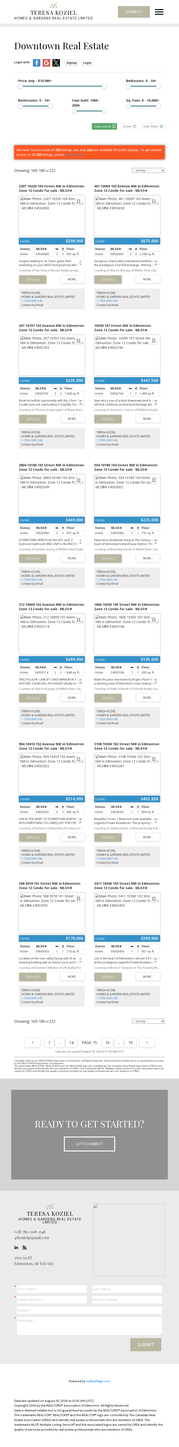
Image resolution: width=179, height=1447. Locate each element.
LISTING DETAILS (32, 279)
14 (71, 1042)
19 (130, 1042)
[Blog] (26, 1247)
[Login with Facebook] (36, 66)
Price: (35, 80)
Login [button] (87, 63)
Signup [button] (72, 63)
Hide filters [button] (151, 126)
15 (95, 1042)
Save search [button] (102, 126)
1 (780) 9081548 (31, 301)
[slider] (20, 86)
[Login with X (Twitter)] (56, 66)
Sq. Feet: (142, 100)
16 (107, 1042)
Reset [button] (127, 126)
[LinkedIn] (17, 1247)
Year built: (86, 102)
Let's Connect (89, 1143)
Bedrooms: (141, 80)
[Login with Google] (46, 66)
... (60, 1042)
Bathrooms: (34, 100)
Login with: (22, 62)
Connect (133, 11)
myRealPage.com (98, 1381)
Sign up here (74, 154)
